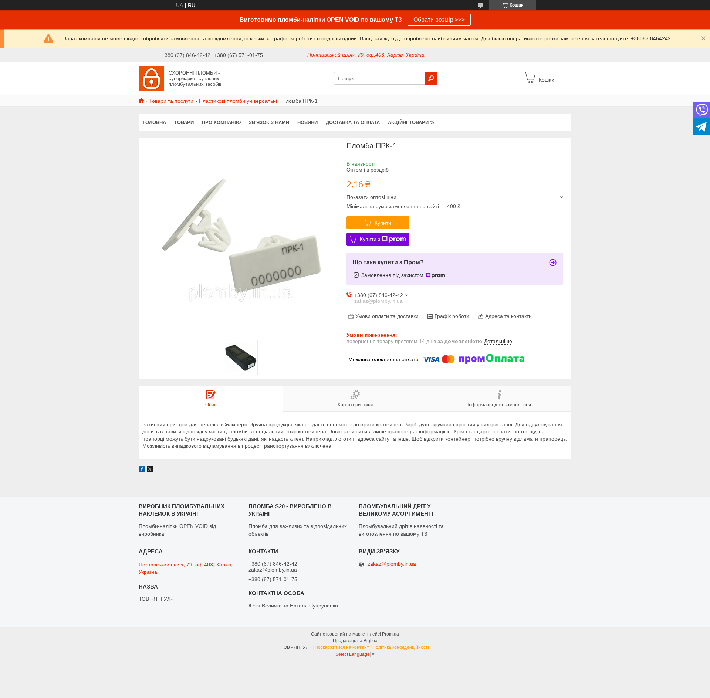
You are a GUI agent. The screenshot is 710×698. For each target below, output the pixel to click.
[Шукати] (431, 78)
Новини (307, 122)
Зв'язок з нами (269, 122)
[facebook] (142, 470)
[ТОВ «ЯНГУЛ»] (151, 78)
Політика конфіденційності (400, 647)
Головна (154, 122)
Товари (184, 122)
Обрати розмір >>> (439, 20)
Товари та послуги (171, 101)
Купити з (370, 239)
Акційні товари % (411, 122)
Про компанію (221, 122)
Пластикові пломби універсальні (238, 101)
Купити (383, 223)
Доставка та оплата (353, 122)
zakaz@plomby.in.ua (392, 564)
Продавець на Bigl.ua (355, 640)
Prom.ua (390, 634)
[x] (150, 470)
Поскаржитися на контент (342, 647)
